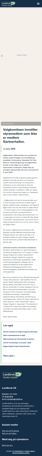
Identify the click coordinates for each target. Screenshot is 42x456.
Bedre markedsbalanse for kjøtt (14, 335)
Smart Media (30, 451)
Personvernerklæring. (21, 453)
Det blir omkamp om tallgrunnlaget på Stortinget (20, 332)
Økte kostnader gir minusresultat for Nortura (18, 339)
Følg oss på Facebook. (10, 431)
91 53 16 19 (9, 397)
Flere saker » (9, 356)
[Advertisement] (21, 32)
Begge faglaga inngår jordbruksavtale (16, 346)
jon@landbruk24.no (14, 399)
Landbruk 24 (11, 3)
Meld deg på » (7, 445)
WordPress (18, 451)
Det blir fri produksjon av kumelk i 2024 (17, 343)
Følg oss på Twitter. (9, 433)
